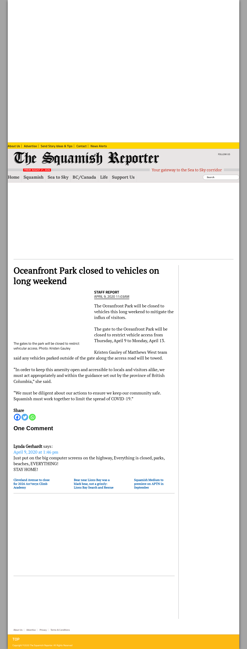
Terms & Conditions (60, 630)
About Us (18, 630)
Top (16, 639)
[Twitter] (24, 417)
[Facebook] (17, 417)
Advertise (31, 630)
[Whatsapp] (32, 417)
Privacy (43, 630)
